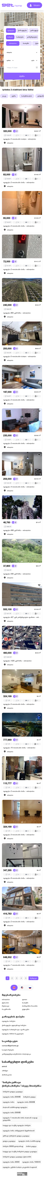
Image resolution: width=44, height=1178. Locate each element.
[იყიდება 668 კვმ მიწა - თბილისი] (22, 507)
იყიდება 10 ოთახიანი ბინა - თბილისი (19, 748)
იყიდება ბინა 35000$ (26, 1102)
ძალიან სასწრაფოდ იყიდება (15, 1107)
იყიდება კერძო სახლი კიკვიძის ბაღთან (20, 1167)
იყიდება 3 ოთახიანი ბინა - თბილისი (18, 835)
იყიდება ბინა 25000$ (11, 1097)
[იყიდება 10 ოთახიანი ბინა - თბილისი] (22, 725)
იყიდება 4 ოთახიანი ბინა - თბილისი (18, 487)
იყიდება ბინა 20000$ (11, 1112)
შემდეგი (33, 978)
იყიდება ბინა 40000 (11, 1162)
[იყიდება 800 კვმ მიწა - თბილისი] (22, 290)
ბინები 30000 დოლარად (13, 1146)
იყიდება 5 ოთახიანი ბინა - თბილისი (18, 704)
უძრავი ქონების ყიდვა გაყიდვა (16, 1136)
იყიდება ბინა (8, 1102)
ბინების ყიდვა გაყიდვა (13, 1092)
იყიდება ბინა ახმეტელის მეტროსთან (18, 1131)
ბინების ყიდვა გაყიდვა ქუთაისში (17, 1157)
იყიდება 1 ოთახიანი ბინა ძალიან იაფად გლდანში (20, 1119)
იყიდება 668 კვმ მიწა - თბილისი (17, 530)
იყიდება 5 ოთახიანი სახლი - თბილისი (19, 139)
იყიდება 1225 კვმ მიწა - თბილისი (17, 661)
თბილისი (13, 43)
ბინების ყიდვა (29, 1097)
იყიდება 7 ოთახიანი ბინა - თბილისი (18, 965)
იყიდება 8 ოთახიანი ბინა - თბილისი (18, 878)
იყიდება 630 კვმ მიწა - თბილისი (17, 574)
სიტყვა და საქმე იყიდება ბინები (17, 1125)
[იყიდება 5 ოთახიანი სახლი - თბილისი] (22, 116)
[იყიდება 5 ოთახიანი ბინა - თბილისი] (22, 681)
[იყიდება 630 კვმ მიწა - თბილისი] (22, 551)
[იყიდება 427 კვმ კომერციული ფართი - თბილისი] (22, 594)
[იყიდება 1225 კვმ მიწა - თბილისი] (22, 638)
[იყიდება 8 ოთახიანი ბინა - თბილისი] (22, 855)
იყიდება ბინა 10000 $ (31, 1162)
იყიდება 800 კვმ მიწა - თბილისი (17, 313)
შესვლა (37, 5)
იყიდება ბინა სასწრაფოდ (29, 1141)
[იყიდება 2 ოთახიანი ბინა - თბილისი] (22, 159)
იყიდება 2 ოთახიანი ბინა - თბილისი (18, 182)
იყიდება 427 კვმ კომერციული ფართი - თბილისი (22, 617)
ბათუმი (26, 43)
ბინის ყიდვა (31, 1146)
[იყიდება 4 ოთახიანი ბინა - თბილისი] (22, 464)
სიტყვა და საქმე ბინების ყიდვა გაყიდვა (20, 1151)
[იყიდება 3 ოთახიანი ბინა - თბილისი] (22, 812)
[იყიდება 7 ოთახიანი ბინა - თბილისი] (22, 942)
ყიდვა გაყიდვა (9, 1141)
